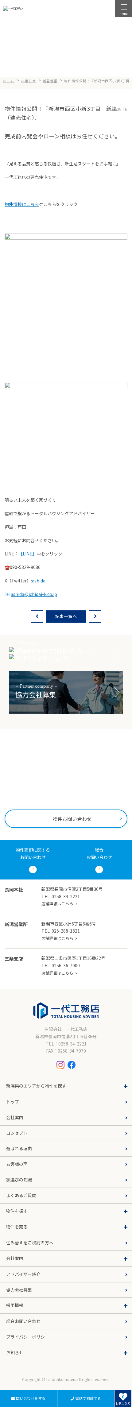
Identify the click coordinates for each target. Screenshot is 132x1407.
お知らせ (10, 1365)
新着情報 (10, 1375)
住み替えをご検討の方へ (29, 1242)
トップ (12, 1102)
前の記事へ (37, 616)
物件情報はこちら (22, 204)
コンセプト (17, 1133)
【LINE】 (27, 554)
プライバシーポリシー (27, 1337)
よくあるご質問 (21, 1195)
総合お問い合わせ (23, 1321)
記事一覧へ (66, 616)
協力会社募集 (19, 1290)
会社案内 (14, 1117)
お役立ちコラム (16, 1385)
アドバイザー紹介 (23, 1274)
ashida (38, 581)
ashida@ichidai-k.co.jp (34, 594)
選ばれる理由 (19, 1148)
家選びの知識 (19, 1180)
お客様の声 (17, 1164)
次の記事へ (95, 616)
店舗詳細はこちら (57, 903)
